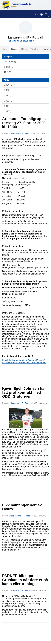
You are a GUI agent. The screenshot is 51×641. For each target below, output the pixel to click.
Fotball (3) (9, 67)
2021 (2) (8, 95)
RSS (8, 72)
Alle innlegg (10, 61)
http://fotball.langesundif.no (21, 41)
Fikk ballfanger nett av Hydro (22, 507)
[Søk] (36, 14)
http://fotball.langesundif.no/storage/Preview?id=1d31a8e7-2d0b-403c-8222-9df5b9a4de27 (24, 361)
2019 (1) (8, 106)
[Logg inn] (41, 14)
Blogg (14, 49)
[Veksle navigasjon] (46, 14)
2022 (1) (8, 90)
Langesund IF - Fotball (21, 133)
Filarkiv (34, 49)
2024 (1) (8, 85)
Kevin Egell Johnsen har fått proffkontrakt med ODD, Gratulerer (24, 393)
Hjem (4, 49)
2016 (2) (8, 111)
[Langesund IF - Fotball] (25, 5)
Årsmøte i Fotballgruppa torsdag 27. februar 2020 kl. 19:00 (24, 123)
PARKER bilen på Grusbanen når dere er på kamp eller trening (25, 580)
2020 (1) (8, 101)
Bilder (24, 49)
